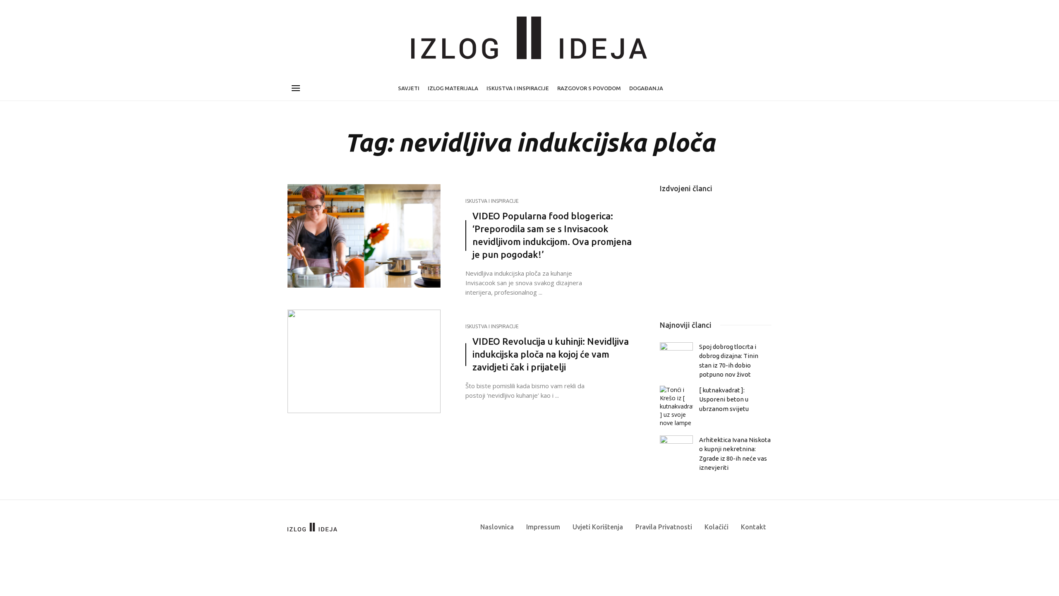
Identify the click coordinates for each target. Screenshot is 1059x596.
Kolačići (716, 527)
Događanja (646, 88)
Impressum (543, 527)
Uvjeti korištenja (598, 527)
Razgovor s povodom (589, 88)
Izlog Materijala (453, 88)
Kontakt (753, 527)
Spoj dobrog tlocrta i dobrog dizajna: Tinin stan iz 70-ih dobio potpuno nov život (728, 360)
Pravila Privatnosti (663, 527)
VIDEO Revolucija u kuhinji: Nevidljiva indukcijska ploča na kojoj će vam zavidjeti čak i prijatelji (550, 354)
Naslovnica (497, 527)
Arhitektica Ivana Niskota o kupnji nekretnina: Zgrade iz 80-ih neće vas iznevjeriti (735, 453)
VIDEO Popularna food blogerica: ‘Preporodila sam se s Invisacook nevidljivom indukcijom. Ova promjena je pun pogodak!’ (552, 235)
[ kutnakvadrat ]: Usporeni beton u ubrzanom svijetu (724, 399)
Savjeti (408, 88)
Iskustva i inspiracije (517, 88)
